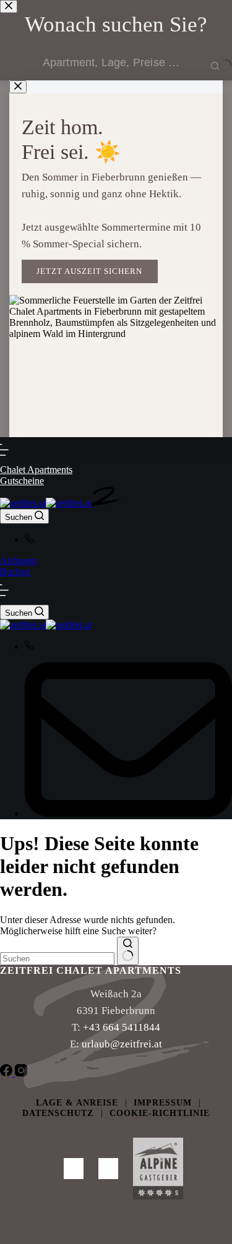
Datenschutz (59, 1113)
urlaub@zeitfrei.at (122, 1044)
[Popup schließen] (18, 86)
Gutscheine (22, 480)
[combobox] (57, 958)
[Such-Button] (128, 951)
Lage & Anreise (77, 1102)
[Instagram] (21, 1073)
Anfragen (18, 560)
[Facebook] (7, 1073)
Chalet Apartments (36, 469)
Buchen (15, 571)
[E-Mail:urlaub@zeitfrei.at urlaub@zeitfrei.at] (128, 740)
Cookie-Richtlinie (160, 1113)
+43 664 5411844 (121, 1027)
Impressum (163, 1102)
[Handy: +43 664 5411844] (128, 539)
